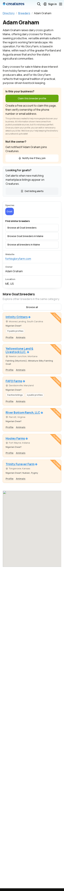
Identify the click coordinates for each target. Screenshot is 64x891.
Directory (9, 13)
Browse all (32, 307)
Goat (9, 211)
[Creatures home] (13, 4)
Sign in (52, 4)
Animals (20, 337)
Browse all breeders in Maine (24, 244)
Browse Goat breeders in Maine (25, 236)
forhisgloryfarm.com (18, 259)
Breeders (24, 13)
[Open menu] (60, 4)
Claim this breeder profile (32, 98)
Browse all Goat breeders (22, 227)
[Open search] (39, 4)
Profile (9, 337)
